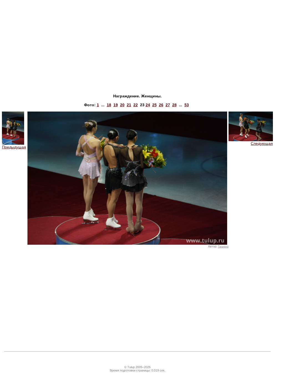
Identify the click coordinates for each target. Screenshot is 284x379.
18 (109, 105)
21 (129, 105)
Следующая (262, 143)
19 (115, 105)
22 (135, 105)
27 (168, 105)
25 (154, 105)
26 (161, 105)
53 (186, 105)
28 (174, 105)
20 (122, 105)
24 (148, 105)
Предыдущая (14, 147)
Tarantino (223, 246)
